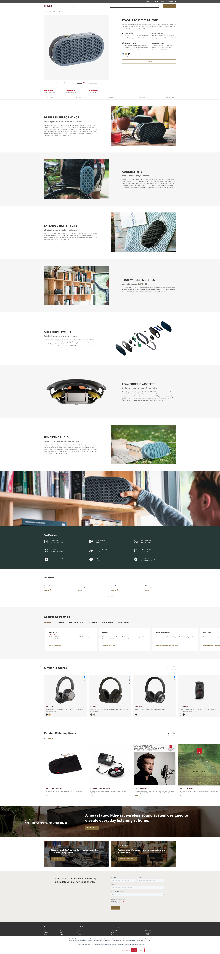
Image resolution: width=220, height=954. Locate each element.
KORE (45, 930)
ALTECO (61, 934)
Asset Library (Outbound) (83, 934)
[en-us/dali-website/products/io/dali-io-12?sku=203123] (94, 714)
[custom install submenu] (80, 6)
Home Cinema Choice (76, 623)
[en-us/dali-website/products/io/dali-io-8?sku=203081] (47, 714)
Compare (149, 61)
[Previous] (168, 668)
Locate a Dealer (114, 930)
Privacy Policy (88, 942)
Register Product (114, 932)
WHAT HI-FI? (48, 623)
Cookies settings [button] (126, 950)
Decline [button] (141, 950)
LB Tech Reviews (123, 623)
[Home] (48, 6)
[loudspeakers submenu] (65, 6)
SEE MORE (110, 597)
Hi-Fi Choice (93, 623)
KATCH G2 (61, 11)
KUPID (61, 932)
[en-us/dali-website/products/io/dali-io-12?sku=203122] (91, 714)
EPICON (45, 934)
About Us (79, 930)
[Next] (174, 668)
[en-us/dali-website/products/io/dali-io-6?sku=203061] (136, 714)
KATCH (53, 11)
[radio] (123, 54)
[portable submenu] (92, 6)
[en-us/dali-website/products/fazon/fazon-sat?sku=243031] (184, 714)
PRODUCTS (46, 11)
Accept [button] (134, 950)
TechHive (61, 623)
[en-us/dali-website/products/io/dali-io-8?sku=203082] (49, 714)
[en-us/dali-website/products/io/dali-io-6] (154, 690)
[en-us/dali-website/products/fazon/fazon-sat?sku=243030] (181, 714)
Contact (112, 934)
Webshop (79, 932)
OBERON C (62, 930)
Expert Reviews (107, 623)
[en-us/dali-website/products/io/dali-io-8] (65, 690)
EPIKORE (46, 932)
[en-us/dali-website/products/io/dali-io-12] (110, 690)
